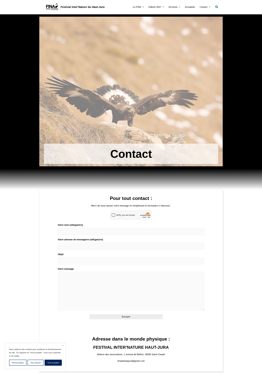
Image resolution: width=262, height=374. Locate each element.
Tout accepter (53, 363)
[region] (35, 356)
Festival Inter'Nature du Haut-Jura (83, 6)
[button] (142, 7)
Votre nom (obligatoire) (70, 225)
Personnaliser (18, 363)
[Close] (62, 345)
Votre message (66, 269)
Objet (61, 254)
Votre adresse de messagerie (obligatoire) (80, 239)
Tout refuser (35, 363)
